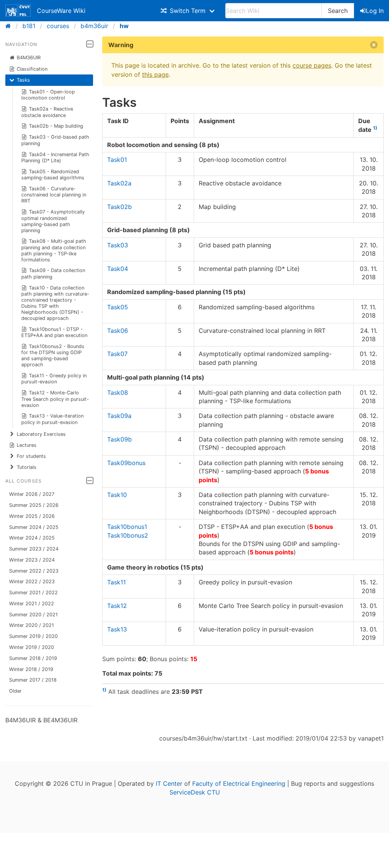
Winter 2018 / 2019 (31, 669)
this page (155, 74)
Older (15, 691)
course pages (312, 65)
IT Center (169, 783)
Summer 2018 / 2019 (33, 658)
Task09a (119, 415)
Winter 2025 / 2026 (32, 516)
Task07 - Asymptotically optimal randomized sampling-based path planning (53, 221)
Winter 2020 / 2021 (31, 625)
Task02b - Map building (56, 126)
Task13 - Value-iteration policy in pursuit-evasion (52, 419)
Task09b (119, 439)
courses (58, 26)
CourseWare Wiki (61, 10)
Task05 (117, 307)
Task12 (117, 605)
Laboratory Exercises (41, 434)
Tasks (23, 80)
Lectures (26, 445)
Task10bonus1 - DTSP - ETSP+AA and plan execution (54, 332)
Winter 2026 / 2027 (31, 494)
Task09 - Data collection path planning (53, 273)
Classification (32, 69)
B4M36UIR (29, 57)
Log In (375, 10)
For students (31, 456)
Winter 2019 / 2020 (31, 647)
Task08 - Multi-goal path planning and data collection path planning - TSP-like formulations (54, 250)
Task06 (117, 330)
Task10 (117, 495)
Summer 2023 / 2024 (34, 549)
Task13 (117, 629)
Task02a (119, 183)
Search (338, 10)
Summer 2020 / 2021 (33, 614)
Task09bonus (126, 463)
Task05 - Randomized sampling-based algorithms (52, 174)
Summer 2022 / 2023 (34, 571)
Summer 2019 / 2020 (33, 636)
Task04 (117, 268)
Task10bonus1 (127, 526)
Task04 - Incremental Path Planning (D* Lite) (55, 157)
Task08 (117, 392)
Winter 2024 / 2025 (32, 538)
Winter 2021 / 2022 (31, 603)
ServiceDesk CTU (194, 792)
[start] (10, 25)
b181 (28, 26)
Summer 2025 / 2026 (34, 505)
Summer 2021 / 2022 (33, 592)
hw (124, 26)
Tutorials (26, 467)
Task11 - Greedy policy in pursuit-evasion (54, 379)
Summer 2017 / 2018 (33, 680)
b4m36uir (94, 26)
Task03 (117, 245)
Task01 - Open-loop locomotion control (48, 95)
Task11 (116, 582)
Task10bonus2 (127, 535)
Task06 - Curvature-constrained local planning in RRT (53, 195)
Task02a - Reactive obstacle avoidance (47, 112)
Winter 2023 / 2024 (32, 560)
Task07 (117, 354)
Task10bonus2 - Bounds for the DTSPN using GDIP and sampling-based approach (53, 355)
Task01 (117, 159)
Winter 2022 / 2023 (32, 581)
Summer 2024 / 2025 (34, 527)
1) (375, 128)
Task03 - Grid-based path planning (55, 140)
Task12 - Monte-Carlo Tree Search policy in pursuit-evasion (55, 399)
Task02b (119, 206)
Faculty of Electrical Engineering (238, 783)
